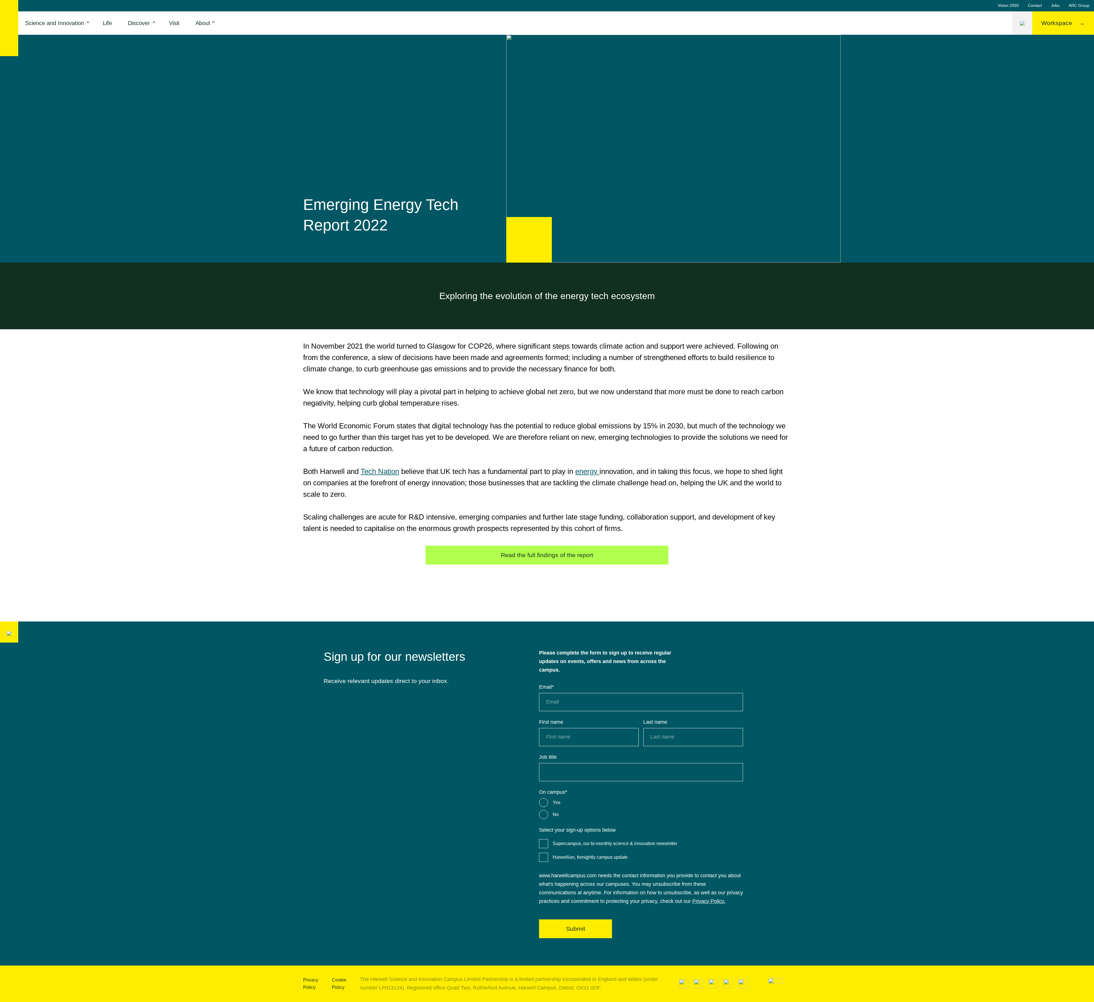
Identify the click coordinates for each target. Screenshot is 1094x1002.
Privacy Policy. (708, 901)
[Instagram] (743, 983)
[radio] (641, 802)
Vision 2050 (1008, 5)
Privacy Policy (310, 984)
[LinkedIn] (683, 983)
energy (587, 471)
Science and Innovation (54, 23)
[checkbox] (641, 808)
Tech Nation (380, 471)
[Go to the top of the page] (776, 983)
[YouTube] (713, 983)
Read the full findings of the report (547, 555)
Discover (139, 23)
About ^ (205, 23)
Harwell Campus (9, 28)
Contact (1035, 5)
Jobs (1055, 5)
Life (107, 23)
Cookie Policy (339, 984)
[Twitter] (698, 983)
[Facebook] (728, 983)
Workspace (1056, 23)
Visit (174, 23)
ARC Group (1079, 5)
